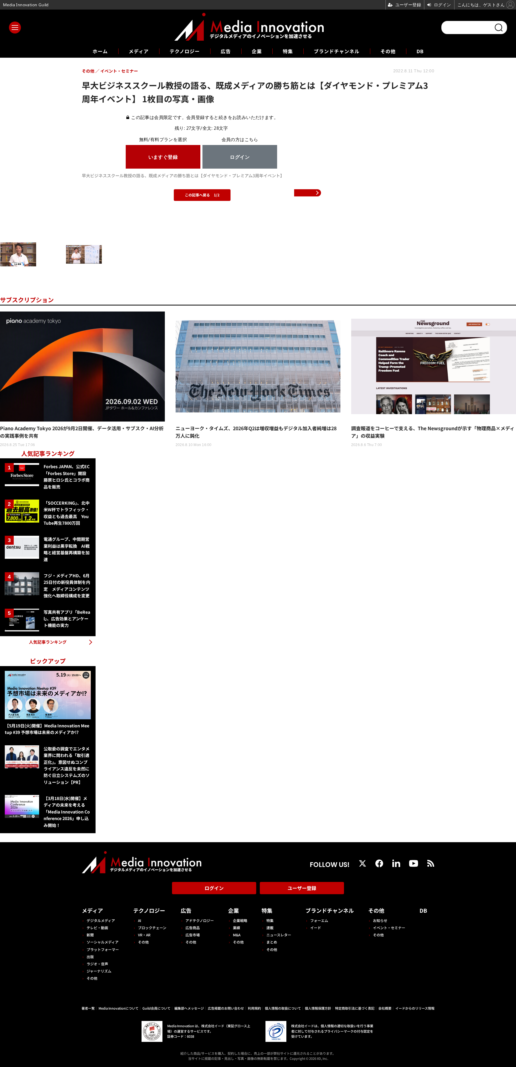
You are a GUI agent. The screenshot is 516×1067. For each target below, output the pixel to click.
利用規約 (254, 1008)
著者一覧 (88, 1008)
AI (139, 920)
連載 (270, 927)
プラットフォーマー (103, 949)
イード (315, 927)
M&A (236, 934)
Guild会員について (156, 1008)
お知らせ (380, 920)
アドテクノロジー (199, 920)
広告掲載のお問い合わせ (226, 1008)
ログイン (214, 888)
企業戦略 (240, 920)
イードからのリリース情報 (414, 1008)
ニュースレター (278, 934)
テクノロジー (185, 51)
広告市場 (192, 934)
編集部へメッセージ (189, 1008)
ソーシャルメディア (103, 941)
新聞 (90, 934)
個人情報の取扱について (283, 1008)
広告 (226, 51)
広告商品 (192, 927)
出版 (90, 956)
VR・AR (144, 934)
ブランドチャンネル (337, 51)
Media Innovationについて (119, 1008)
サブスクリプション (27, 299)
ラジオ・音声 (97, 963)
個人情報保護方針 (318, 1008)
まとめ (271, 941)
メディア (139, 51)
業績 (236, 927)
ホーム (100, 51)
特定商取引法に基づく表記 (354, 1008)
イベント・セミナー (389, 927)
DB (420, 51)
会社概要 (384, 1008)
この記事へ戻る (202, 194)
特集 (288, 51)
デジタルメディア (101, 920)
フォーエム (319, 920)
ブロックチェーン (152, 927)
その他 (388, 51)
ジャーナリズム (99, 970)
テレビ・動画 (97, 927)
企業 (257, 51)
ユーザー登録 (302, 888)
